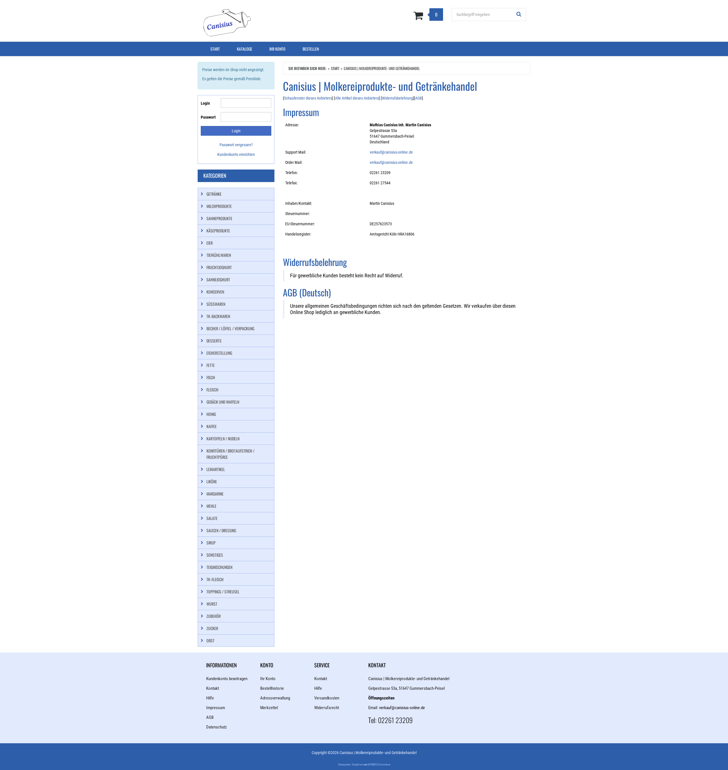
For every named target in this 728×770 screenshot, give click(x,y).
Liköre (211, 481)
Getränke (214, 194)
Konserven (215, 292)
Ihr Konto (277, 49)
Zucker (212, 628)
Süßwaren (215, 304)
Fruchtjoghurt (219, 267)
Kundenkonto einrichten (236, 154)
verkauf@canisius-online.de (391, 152)
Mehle (211, 506)
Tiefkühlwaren (218, 255)
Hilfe (210, 698)
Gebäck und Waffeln (222, 402)
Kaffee (211, 426)
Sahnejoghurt (218, 279)
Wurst (211, 604)
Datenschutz (216, 727)
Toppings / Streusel (222, 591)
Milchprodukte (219, 206)
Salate (212, 518)
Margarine (215, 494)
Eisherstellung (219, 353)
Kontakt (212, 688)
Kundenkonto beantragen (226, 678)
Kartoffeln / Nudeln (222, 438)
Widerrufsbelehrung (397, 98)
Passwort (208, 117)
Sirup (211, 543)
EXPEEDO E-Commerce (379, 764)
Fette (210, 365)
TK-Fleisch (215, 579)
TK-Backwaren (218, 316)
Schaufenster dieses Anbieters (308, 98)
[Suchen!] (519, 14)
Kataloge (244, 49)
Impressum (215, 707)
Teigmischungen (219, 567)
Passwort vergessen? (236, 145)
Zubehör (213, 616)
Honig (211, 414)
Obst (210, 640)
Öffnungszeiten (381, 698)
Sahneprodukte (219, 218)
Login (205, 103)
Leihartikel (215, 469)
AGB (418, 98)
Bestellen (311, 49)
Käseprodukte (218, 231)
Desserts (214, 341)
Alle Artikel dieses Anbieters (357, 98)
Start (215, 49)
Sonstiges (214, 555)
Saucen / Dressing (221, 530)
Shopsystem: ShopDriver (350, 764)
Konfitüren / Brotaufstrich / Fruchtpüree (230, 454)
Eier (209, 243)
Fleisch (212, 390)
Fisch (210, 377)
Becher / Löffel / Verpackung (230, 328)
